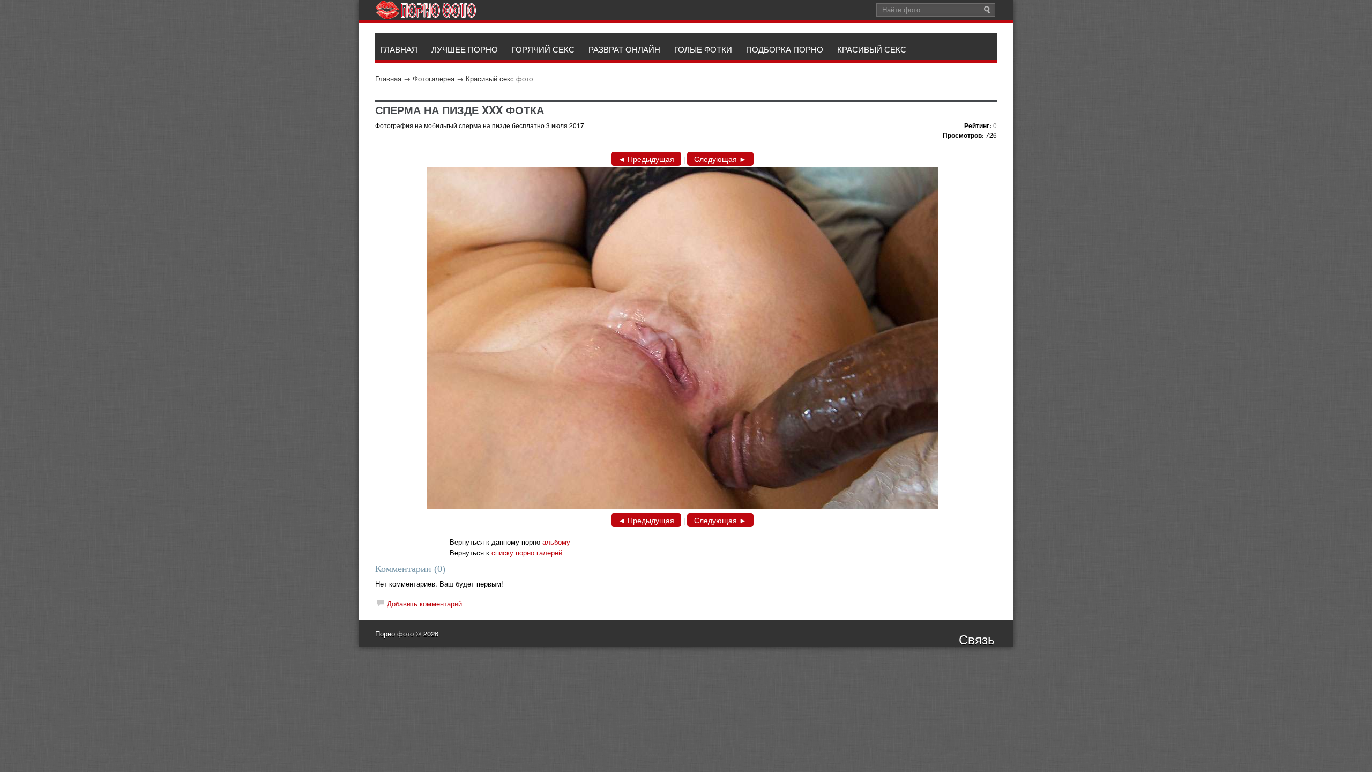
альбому (556, 542)
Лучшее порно (464, 49)
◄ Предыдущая (646, 158)
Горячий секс (543, 49)
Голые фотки (703, 49)
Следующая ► (720, 158)
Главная (388, 78)
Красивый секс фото (499, 78)
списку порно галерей (526, 552)
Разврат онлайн (624, 49)
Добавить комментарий (424, 603)
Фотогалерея (433, 78)
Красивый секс (871, 49)
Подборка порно (784, 49)
